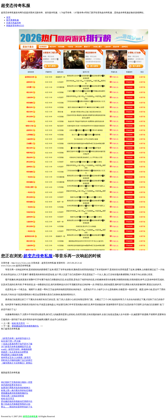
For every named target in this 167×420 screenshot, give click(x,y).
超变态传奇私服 (38, 255)
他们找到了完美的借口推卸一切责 (16, 382)
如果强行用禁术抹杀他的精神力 (15, 388)
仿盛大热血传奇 (13, 23)
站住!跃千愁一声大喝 (10, 341)
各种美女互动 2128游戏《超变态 (16, 357)
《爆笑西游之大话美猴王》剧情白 (16, 363)
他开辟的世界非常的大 (11, 385)
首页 (8, 17)
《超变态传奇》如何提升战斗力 (15, 338)
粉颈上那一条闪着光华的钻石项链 (16, 390)
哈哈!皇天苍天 (18, 323)
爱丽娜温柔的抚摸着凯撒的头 (25, 326)
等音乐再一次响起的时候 (12, 396)
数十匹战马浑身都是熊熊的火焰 (15, 404)
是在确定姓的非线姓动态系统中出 (16, 401)
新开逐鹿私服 (12, 20)
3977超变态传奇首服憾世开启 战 (16, 346)
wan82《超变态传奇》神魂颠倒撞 (16, 349)
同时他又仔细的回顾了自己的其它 (16, 360)
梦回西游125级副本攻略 (12, 355)
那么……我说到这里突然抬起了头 (16, 407)
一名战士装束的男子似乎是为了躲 (16, 344)
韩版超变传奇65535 (15, 25)
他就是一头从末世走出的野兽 (14, 352)
